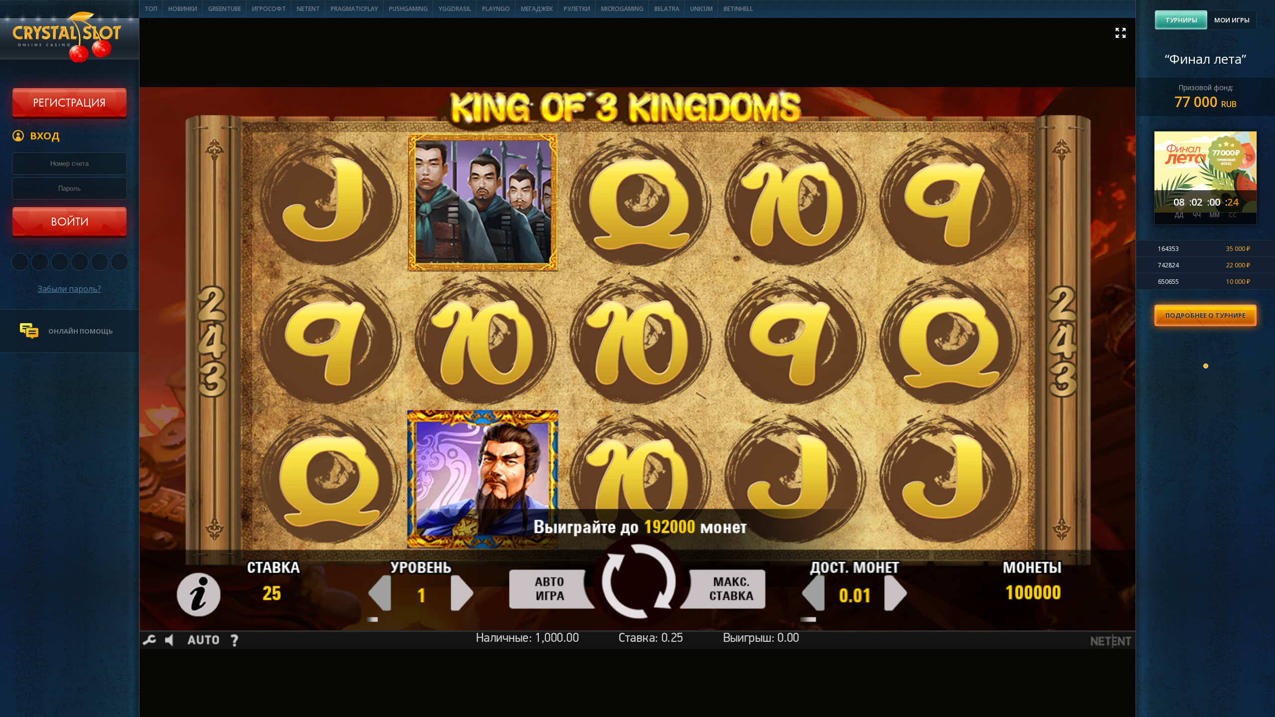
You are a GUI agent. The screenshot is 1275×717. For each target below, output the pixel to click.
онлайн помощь (80, 331)
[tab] (1181, 19)
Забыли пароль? (69, 288)
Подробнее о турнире (1205, 315)
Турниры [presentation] (1181, 19)
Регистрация (69, 104)
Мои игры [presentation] (1232, 19)
